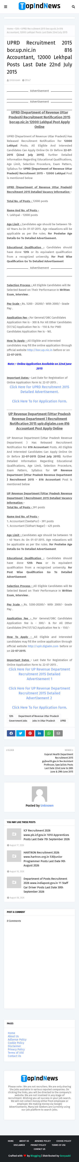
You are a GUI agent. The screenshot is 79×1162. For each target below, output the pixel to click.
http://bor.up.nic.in (40, 350)
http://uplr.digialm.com (43, 646)
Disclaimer (14, 1046)
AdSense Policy (17, 1039)
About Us (13, 1036)
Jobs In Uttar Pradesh (43, 720)
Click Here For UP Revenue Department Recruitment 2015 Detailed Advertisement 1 (39, 674)
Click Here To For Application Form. (39, 401)
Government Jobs (18, 720)
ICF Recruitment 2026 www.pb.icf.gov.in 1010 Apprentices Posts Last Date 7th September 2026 (47, 835)
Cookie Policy (16, 1043)
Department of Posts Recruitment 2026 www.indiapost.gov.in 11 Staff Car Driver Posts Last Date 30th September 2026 (46, 885)
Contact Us (14, 1056)
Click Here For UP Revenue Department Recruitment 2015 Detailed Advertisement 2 (39, 693)
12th (17, 28)
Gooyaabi (65, 1155)
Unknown (14, 80)
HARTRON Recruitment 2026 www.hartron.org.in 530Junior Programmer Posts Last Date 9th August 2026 (44, 859)
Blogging (35, 1155)
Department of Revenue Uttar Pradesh (38, 716)
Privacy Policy (16, 1049)
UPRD (63, 720)
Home (10, 28)
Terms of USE (16, 1052)
